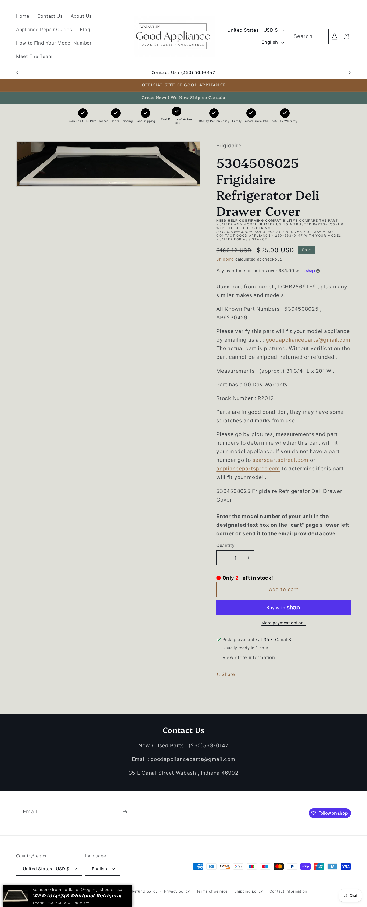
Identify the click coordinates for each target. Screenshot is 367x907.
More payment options (283, 622)
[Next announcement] (350, 72)
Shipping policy (248, 891)
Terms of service (212, 891)
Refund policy (145, 891)
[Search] (321, 36)
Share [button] (228, 674)
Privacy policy (177, 891)
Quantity (225, 545)
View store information (248, 657)
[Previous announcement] (17, 72)
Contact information (288, 891)
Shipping (225, 259)
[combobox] (307, 36)
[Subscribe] (125, 811)
